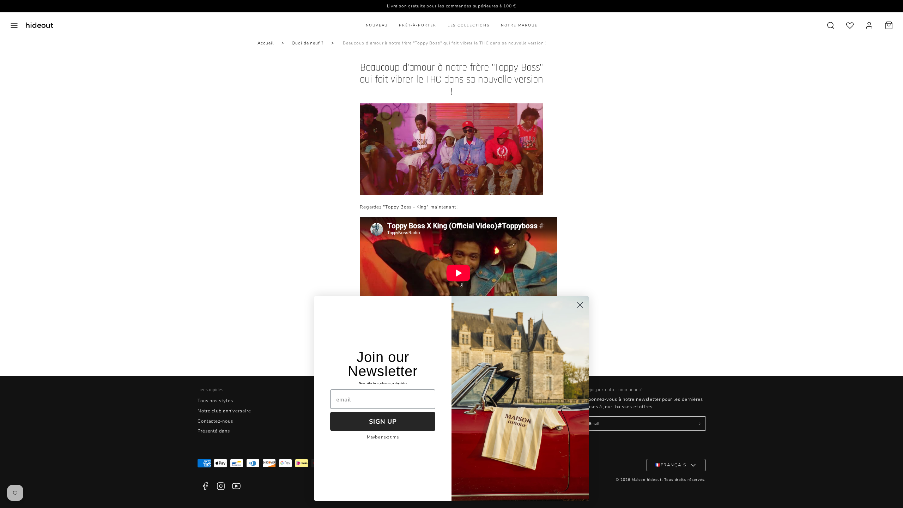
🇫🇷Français (670, 465)
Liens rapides (210, 390)
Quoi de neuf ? (307, 43)
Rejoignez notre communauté (613, 390)
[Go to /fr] (39, 25)
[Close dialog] (580, 305)
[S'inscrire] (699, 423)
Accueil (265, 43)
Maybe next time (383, 437)
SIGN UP (383, 421)
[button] (14, 25)
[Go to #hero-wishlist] (850, 25)
